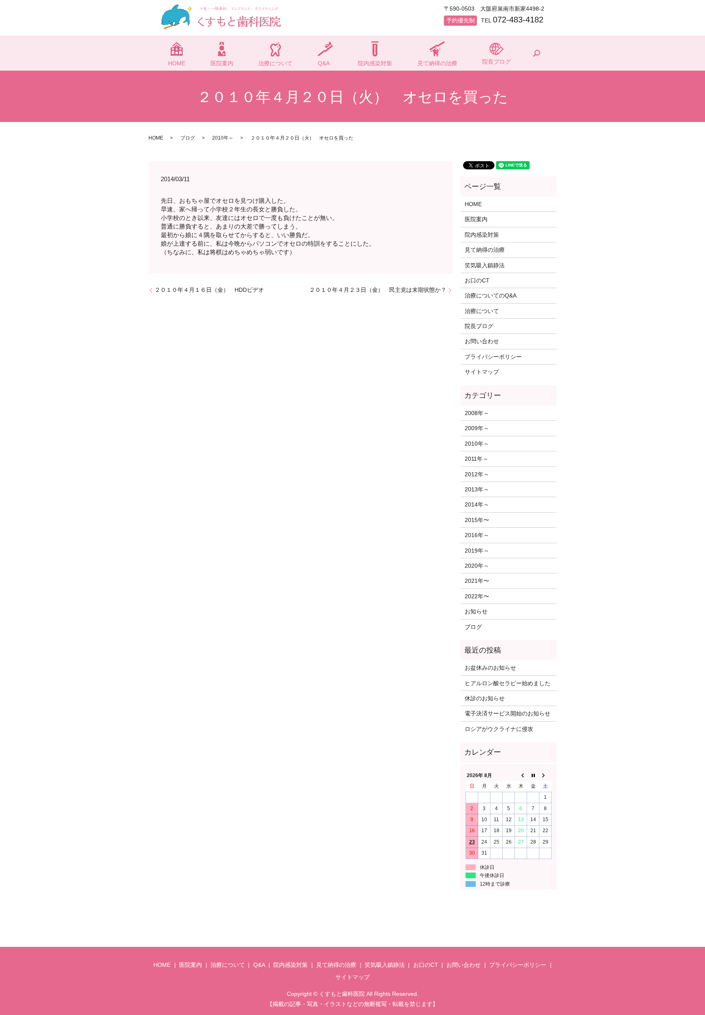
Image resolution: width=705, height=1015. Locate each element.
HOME (176, 63)
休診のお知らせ (485, 698)
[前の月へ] (521, 775)
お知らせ (476, 611)
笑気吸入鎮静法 (485, 265)
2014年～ (477, 504)
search (536, 53)
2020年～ (477, 565)
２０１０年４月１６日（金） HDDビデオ (209, 290)
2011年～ (476, 458)
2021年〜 (477, 580)
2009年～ (477, 428)
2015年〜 (477, 520)
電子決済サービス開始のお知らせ (507, 713)
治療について (275, 63)
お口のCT (477, 280)
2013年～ (477, 489)
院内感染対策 (375, 63)
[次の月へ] (545, 775)
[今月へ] (533, 775)
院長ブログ (496, 61)
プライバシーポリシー (493, 356)
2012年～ (477, 474)
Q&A (324, 63)
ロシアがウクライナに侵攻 (499, 729)
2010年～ (222, 138)
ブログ (187, 138)
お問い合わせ (482, 341)
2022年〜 (477, 596)
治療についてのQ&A (491, 295)
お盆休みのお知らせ (490, 667)
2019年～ (477, 550)
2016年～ (477, 535)
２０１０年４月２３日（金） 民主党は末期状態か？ (377, 290)
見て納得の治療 (437, 63)
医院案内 (222, 63)
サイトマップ (482, 372)
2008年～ (477, 413)
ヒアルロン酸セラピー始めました (507, 683)
